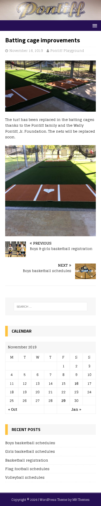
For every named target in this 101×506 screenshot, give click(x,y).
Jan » (76, 409)
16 (76, 383)
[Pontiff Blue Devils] (50, 17)
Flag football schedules (27, 468)
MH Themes (81, 499)
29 (63, 400)
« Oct (12, 409)
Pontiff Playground (67, 51)
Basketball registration (26, 460)
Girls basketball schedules (30, 451)
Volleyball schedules (25, 477)
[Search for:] (50, 306)
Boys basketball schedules (30, 443)
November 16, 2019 (26, 51)
